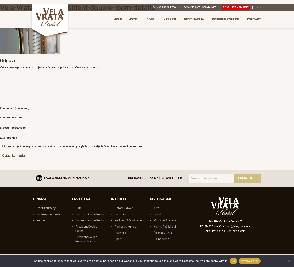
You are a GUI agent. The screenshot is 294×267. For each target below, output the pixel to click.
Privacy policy (250, 260)
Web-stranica (8, 137)
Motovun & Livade (165, 220)
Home (118, 19)
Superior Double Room (90, 220)
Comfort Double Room (90, 214)
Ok (233, 260)
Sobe (151, 19)
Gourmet (120, 214)
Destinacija (194, 19)
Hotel (134, 19)
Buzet (157, 214)
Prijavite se (247, 178)
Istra (156, 208)
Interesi (169, 19)
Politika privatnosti (48, 214)
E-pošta (13, 127)
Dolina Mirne (161, 239)
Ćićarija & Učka (163, 232)
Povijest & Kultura (126, 226)
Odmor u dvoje (124, 208)
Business (120, 232)
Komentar (14, 108)
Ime (11, 117)
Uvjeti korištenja (47, 208)
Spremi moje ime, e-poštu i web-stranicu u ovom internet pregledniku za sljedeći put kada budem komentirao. (73, 146)
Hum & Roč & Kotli (165, 226)
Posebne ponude (225, 19)
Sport (118, 239)
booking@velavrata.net (200, 7)
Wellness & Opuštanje (128, 220)
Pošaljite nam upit (236, 7)
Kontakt (254, 19)
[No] (289, 261)
